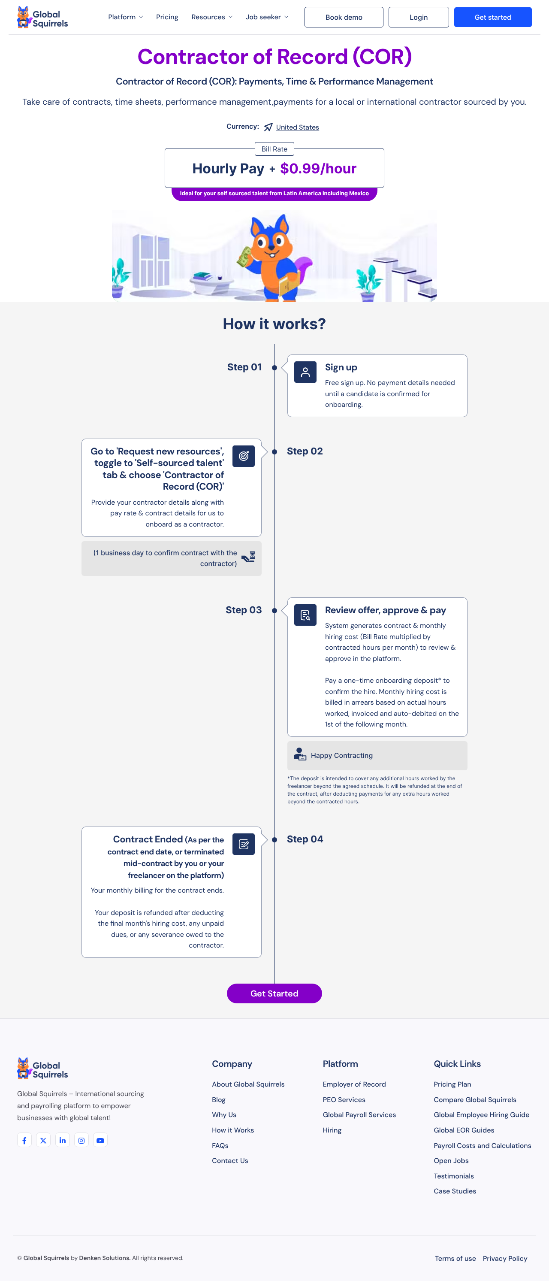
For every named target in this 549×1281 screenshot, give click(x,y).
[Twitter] (43, 1140)
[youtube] (100, 1140)
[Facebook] (24, 1140)
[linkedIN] (62, 1140)
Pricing (167, 16)
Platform (122, 16)
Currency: (242, 126)
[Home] (42, 17)
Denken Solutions (104, 1258)
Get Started (274, 993)
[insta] (81, 1140)
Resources (208, 16)
